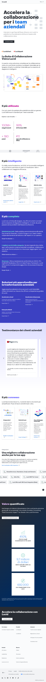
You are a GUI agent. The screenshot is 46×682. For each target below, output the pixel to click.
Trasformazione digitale (35, 629)
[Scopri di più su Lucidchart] (6, 51)
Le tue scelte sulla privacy (28, 674)
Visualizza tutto (33, 641)
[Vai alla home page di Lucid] (6, 2)
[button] (4, 358)
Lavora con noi (5, 662)
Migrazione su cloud (35, 633)
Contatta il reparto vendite (8, 629)
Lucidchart (18, 633)
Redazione (4, 658)
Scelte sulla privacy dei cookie (25, 671)
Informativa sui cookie (14, 674)
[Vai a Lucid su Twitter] (5, 677)
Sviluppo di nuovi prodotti (36, 637)
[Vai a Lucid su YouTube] (13, 677)
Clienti (17, 650)
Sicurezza (18, 654)
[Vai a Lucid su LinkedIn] (2, 677)
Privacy (10, 671)
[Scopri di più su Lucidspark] (18, 51)
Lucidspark (18, 629)
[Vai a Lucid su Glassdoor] (15, 677)
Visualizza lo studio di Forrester (10, 517)
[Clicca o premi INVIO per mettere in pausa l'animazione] (43, 490)
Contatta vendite (9, 41)
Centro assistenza (20, 658)
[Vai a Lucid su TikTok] (18, 677)
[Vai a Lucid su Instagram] (7, 677)
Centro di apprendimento (22, 662)
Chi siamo (4, 650)
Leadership (4, 654)
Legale (15, 671)
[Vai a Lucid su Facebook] (10, 677)
